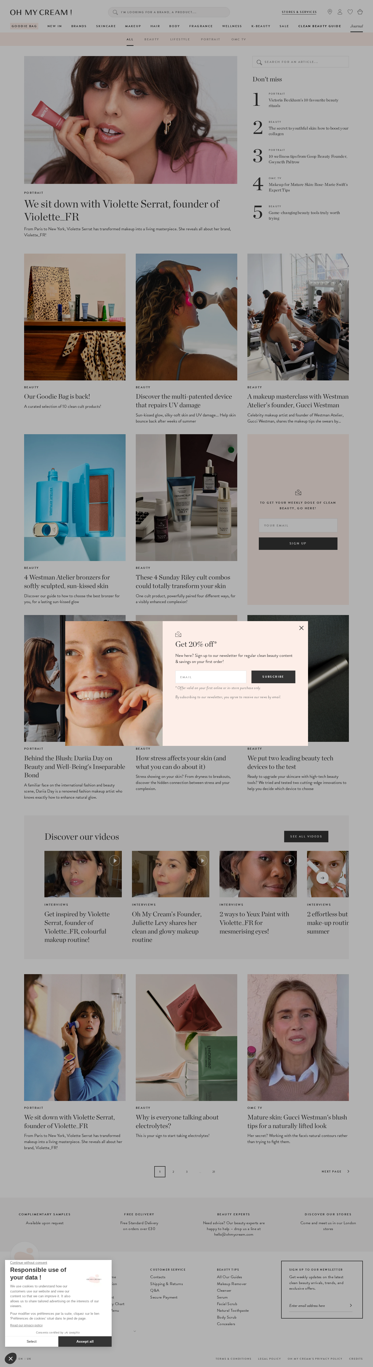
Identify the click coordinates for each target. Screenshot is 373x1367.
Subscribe (273, 676)
